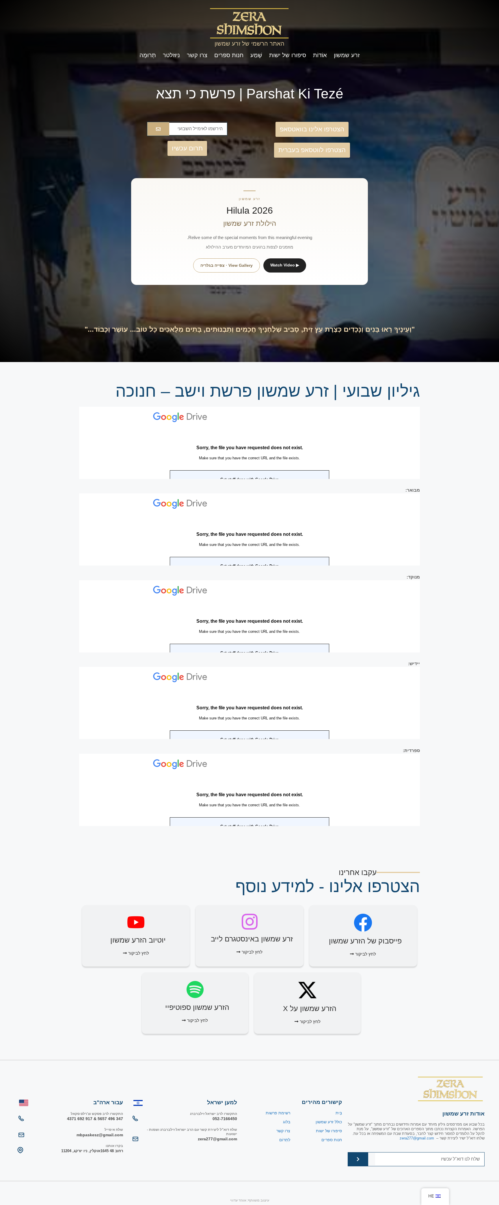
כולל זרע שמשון (329, 1122)
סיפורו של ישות (287, 55)
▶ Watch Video (284, 265)
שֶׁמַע (256, 55)
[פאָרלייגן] (158, 129)
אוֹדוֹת (320, 55)
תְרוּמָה (147, 55)
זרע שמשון (347, 55)
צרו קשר (197, 55)
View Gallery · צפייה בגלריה (226, 265)
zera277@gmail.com (417, 1138)
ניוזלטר (171, 55)
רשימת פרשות (278, 1113)
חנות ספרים (228, 55)
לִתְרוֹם (284, 1139)
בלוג (286, 1122)
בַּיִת (339, 1113)
